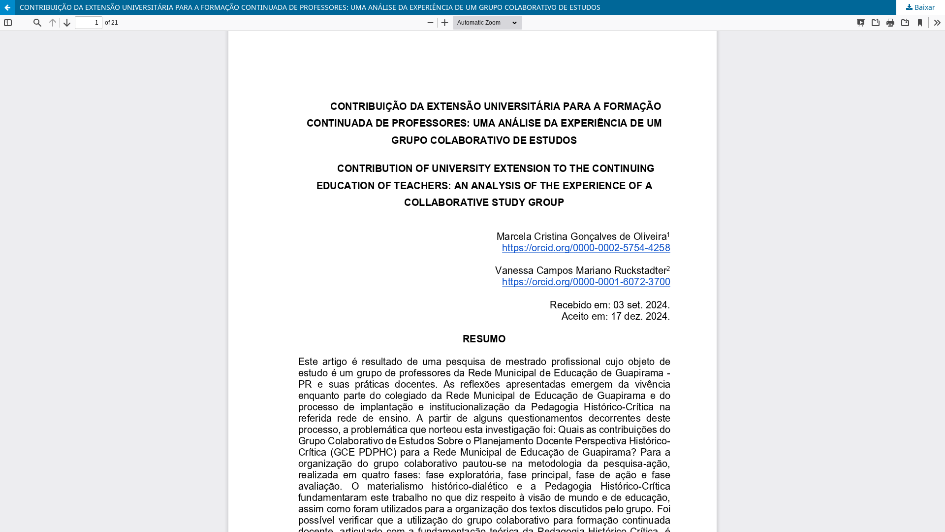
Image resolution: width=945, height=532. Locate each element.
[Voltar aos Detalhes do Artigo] (7, 7)
